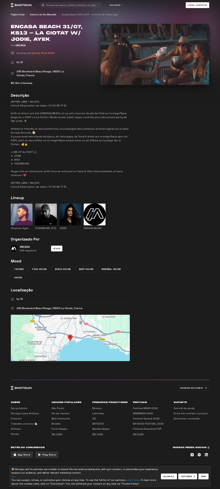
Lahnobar (98, 413)
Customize (186, 476)
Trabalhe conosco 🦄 (24, 423)
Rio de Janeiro (61, 413)
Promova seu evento (191, 388)
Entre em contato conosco (191, 413)
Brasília (56, 423)
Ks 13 (20, 299)
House (18, 277)
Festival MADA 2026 (145, 408)
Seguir (56, 248)
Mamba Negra (101, 429)
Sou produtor (19, 408)
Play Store (49, 454)
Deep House (86, 269)
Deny (203, 476)
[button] (56, 248)
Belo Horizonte (61, 418)
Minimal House (111, 269)
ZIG (94, 418)
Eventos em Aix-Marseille (43, 14)
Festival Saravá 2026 (146, 418)
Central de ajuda (184, 408)
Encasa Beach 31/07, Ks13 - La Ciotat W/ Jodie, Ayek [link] (90, 14)
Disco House (63, 269)
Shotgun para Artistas (25, 413)
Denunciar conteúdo (187, 418)
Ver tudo (57, 434)
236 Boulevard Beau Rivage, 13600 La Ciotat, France (50, 308)
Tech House (39, 269)
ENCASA (21, 45)
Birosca (97, 408)
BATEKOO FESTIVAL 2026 (148, 423)
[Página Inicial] (21, 5)
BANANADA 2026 (143, 413)
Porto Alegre (59, 429)
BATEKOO (98, 423)
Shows (15, 434)
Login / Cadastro (197, 5)
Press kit (16, 418)
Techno (19, 269)
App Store (24, 454)
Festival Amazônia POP (147, 429)
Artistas (16, 429)
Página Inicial (17, 14)
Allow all (168, 476)
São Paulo (58, 408)
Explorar (115, 5)
